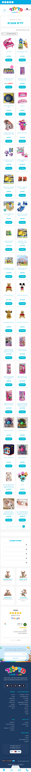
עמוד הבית (18, 19)
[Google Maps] (4, 770)
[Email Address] (19, 770)
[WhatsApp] (12, 770)
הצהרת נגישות (26, 761)
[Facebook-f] (13, 2)
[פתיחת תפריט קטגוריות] (4, 10)
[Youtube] (10, 2)
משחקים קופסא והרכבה (23, 691)
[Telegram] (3, 2)
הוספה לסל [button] (22, 60)
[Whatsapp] (5, 2)
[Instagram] (8, 2)
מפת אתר (20, 761)
